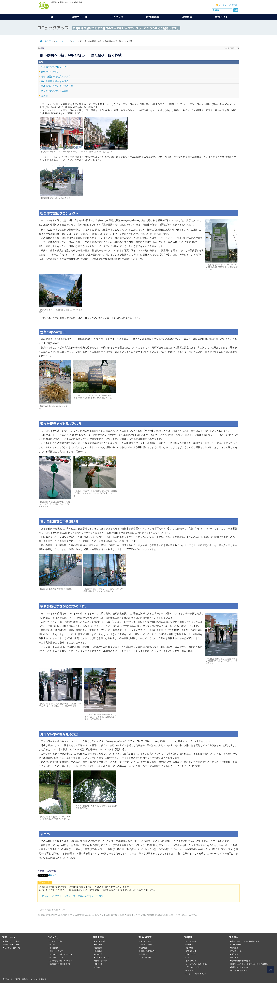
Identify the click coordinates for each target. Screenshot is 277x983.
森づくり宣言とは (147, 945)
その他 (97, 967)
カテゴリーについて (12, 948)
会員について (191, 961)
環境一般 (98, 964)
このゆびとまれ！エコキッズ (61, 961)
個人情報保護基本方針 (240, 971)
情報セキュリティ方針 (240, 967)
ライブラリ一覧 (56, 941)
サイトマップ (191, 971)
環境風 (52, 945)
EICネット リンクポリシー (196, 974)
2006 (75, 41)
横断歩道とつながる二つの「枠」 (58, 86)
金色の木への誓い (50, 72)
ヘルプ (188, 958)
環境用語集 (152, 17)
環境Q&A (189, 945)
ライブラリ (116, 17)
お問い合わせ (146, 958)
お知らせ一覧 (236, 945)
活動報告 (144, 948)
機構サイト (221, 17)
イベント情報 (191, 941)
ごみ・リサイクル (102, 958)
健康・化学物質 (101, 961)
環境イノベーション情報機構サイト (245, 941)
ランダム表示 (100, 941)
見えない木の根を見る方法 (55, 91)
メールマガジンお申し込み (196, 964)
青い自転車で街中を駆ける (55, 81)
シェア (54, 875)
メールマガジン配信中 (228, 5)
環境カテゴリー (192, 954)
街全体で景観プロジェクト (55, 67)
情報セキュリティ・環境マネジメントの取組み (249, 964)
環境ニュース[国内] (11, 941)
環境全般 (98, 945)
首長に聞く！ (55, 948)
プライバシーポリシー (194, 967)
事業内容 (234, 958)
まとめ (44, 95)
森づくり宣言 (146, 941)
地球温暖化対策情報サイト (60, 964)
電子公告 (234, 954)
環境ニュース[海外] (11, 945)
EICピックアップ (63, 41)
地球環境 (98, 951)
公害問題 (98, 954)
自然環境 (98, 948)
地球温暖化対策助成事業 (240, 961)
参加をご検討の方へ (148, 951)
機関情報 (189, 948)
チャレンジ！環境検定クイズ (61, 954)
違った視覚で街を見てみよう (56, 76)
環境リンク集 (191, 951)
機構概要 (234, 948)
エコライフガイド (57, 958)
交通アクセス (236, 951)
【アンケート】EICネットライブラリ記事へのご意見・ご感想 (71, 896)
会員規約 (144, 954)
